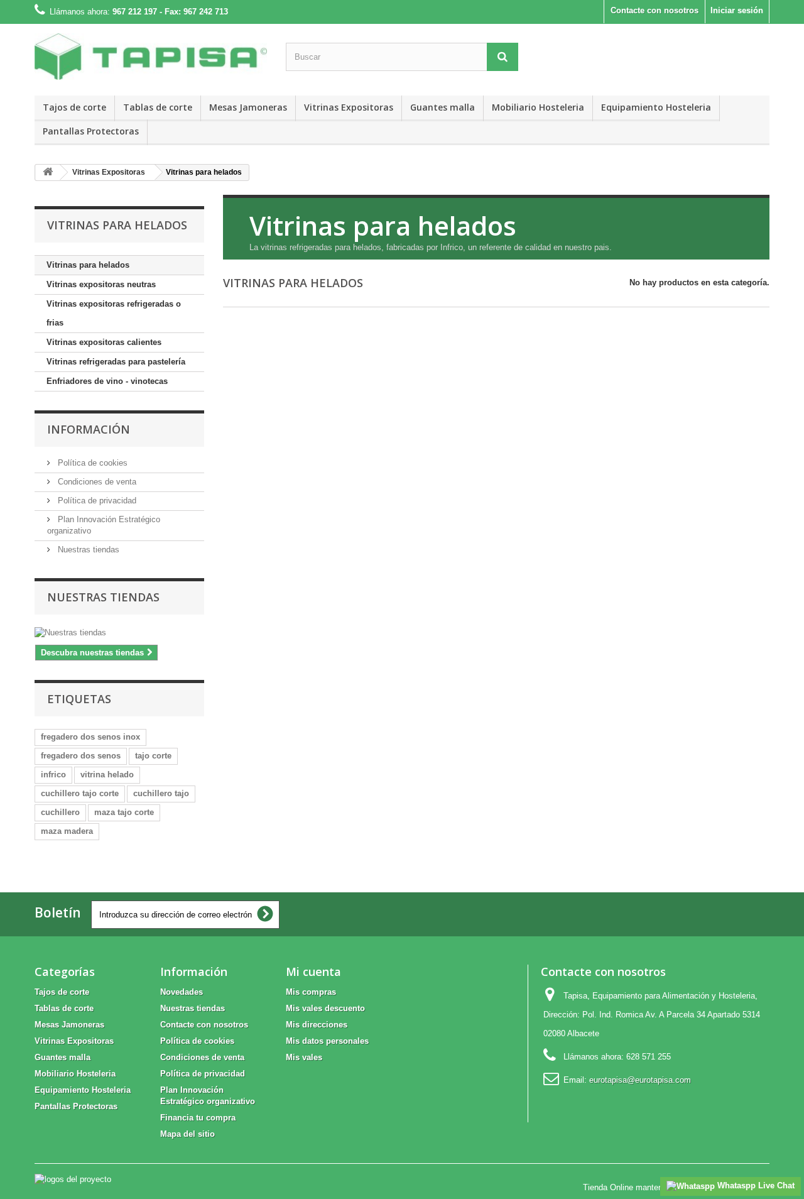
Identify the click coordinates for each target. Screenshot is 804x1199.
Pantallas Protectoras (91, 131)
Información (88, 429)
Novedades (181, 992)
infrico (53, 774)
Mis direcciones (316, 1024)
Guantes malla (442, 107)
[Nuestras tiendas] (119, 632)
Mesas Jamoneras (248, 107)
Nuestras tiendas (87, 549)
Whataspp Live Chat (755, 1185)
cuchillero (60, 812)
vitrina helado (107, 774)
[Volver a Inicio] (48, 172)
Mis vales (304, 1057)
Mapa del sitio (187, 1134)
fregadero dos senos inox (90, 737)
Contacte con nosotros (654, 10)
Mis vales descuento (325, 1008)
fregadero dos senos (81, 755)
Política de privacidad (95, 500)
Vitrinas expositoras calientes (103, 342)
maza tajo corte (124, 812)
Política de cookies (91, 463)
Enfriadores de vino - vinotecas (107, 381)
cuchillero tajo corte (80, 793)
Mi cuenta (313, 971)
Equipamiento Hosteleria (656, 107)
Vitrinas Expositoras (348, 107)
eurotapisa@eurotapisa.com (640, 1080)
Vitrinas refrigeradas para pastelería (115, 361)
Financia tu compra (198, 1117)
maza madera (67, 831)
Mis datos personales (327, 1041)
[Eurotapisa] (151, 56)
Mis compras (311, 992)
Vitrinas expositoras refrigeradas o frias (113, 313)
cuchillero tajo (161, 793)
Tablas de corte (157, 107)
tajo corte (153, 755)
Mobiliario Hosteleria (538, 107)
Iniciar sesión (736, 10)
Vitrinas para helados (87, 265)
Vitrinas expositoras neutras (101, 284)
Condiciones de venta (95, 481)
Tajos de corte (74, 107)
